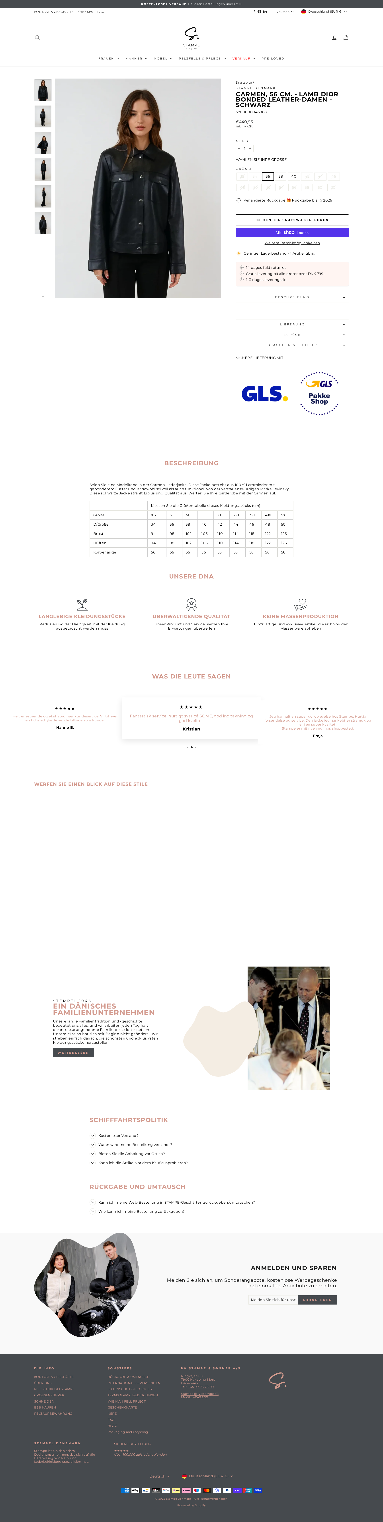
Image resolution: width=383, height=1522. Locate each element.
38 (281, 176)
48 (242, 187)
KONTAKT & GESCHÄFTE (54, 11)
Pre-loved (273, 58)
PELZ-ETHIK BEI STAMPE (54, 1389)
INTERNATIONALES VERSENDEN (134, 1383)
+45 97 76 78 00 (201, 1387)
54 (281, 187)
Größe (244, 169)
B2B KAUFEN (45, 1407)
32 (242, 176)
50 (255, 187)
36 (268, 176)
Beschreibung (292, 297)
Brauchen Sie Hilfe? (292, 345)
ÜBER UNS (43, 1383)
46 (333, 176)
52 (268, 187)
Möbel (161, 58)
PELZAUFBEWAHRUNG (53, 1413)
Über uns (85, 11)
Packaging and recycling (128, 1432)
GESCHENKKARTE (122, 1407)
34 (255, 176)
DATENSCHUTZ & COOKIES (130, 1389)
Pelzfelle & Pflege (200, 58)
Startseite (244, 82)
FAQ (100, 11)
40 (293, 176)
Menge (243, 141)
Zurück (292, 334)
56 (294, 187)
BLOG (112, 1426)
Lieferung (292, 324)
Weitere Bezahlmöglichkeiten (292, 243)
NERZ (112, 1413)
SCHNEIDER (44, 1401)
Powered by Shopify (191, 1505)
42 (307, 176)
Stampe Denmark (256, 88)
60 (320, 187)
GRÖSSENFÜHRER (49, 1395)
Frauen (106, 58)
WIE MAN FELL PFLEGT (127, 1401)
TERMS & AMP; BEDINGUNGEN (133, 1395)
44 (320, 176)
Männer (134, 58)
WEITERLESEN (73, 1052)
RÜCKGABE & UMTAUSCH (129, 1377)
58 (307, 187)
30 (333, 187)
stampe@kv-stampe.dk (200, 1393)
